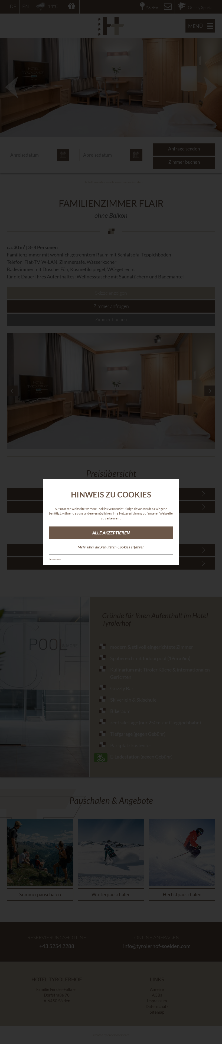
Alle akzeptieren (111, 532)
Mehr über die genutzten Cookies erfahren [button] (111, 547)
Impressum (55, 559)
